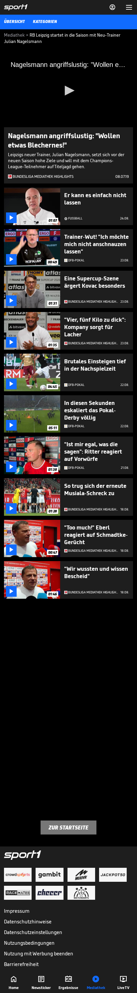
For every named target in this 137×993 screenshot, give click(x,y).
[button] (68, 90)
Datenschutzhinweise (28, 921)
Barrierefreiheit (21, 964)
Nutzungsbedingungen (29, 943)
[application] (68, 91)
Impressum (17, 911)
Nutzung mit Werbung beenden (38, 953)
